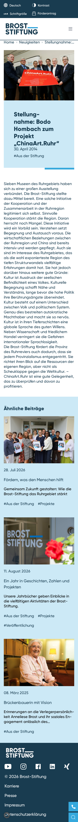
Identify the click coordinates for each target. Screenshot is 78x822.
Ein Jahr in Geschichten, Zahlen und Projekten (36, 583)
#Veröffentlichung (19, 625)
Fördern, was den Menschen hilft (33, 479)
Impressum (15, 804)
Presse (11, 795)
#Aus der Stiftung (29, 156)
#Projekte (46, 503)
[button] (7, 815)
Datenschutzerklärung (25, 814)
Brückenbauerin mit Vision (28, 702)
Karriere (12, 785)
